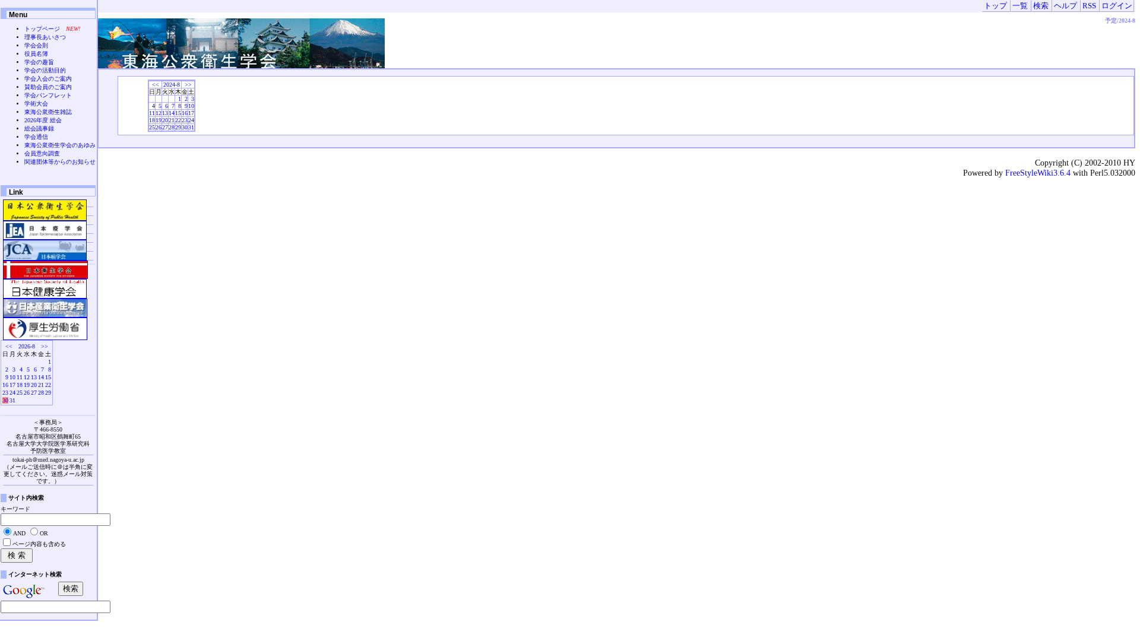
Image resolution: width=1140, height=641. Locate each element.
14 (172, 113)
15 (178, 113)
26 (159, 127)
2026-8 (26, 346)
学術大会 (36, 103)
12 (159, 113)
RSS (1089, 6)
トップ (995, 6)
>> (188, 84)
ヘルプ (1065, 6)
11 (152, 113)
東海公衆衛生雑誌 (48, 112)
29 (178, 127)
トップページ (42, 29)
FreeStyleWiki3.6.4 (1038, 172)
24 (191, 120)
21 (172, 120)
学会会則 (36, 45)
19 (159, 120)
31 (191, 127)
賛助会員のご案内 (48, 87)
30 (185, 127)
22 (178, 120)
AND (19, 533)
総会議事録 (39, 128)
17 (191, 113)
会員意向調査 (42, 153)
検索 (1041, 6)
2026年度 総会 (43, 120)
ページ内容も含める (39, 544)
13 (165, 113)
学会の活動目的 (45, 70)
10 (191, 106)
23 (185, 120)
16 (185, 113)
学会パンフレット (48, 95)
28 (172, 127)
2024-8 (171, 84)
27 (165, 127)
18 (152, 120)
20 (165, 120)
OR (44, 533)
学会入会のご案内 (48, 78)
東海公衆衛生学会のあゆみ (60, 145)
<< (155, 84)
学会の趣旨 (39, 62)
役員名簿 (36, 53)
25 (152, 127)
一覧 (1020, 6)
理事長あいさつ (45, 37)
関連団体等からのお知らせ (60, 161)
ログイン (1116, 6)
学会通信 (36, 137)
